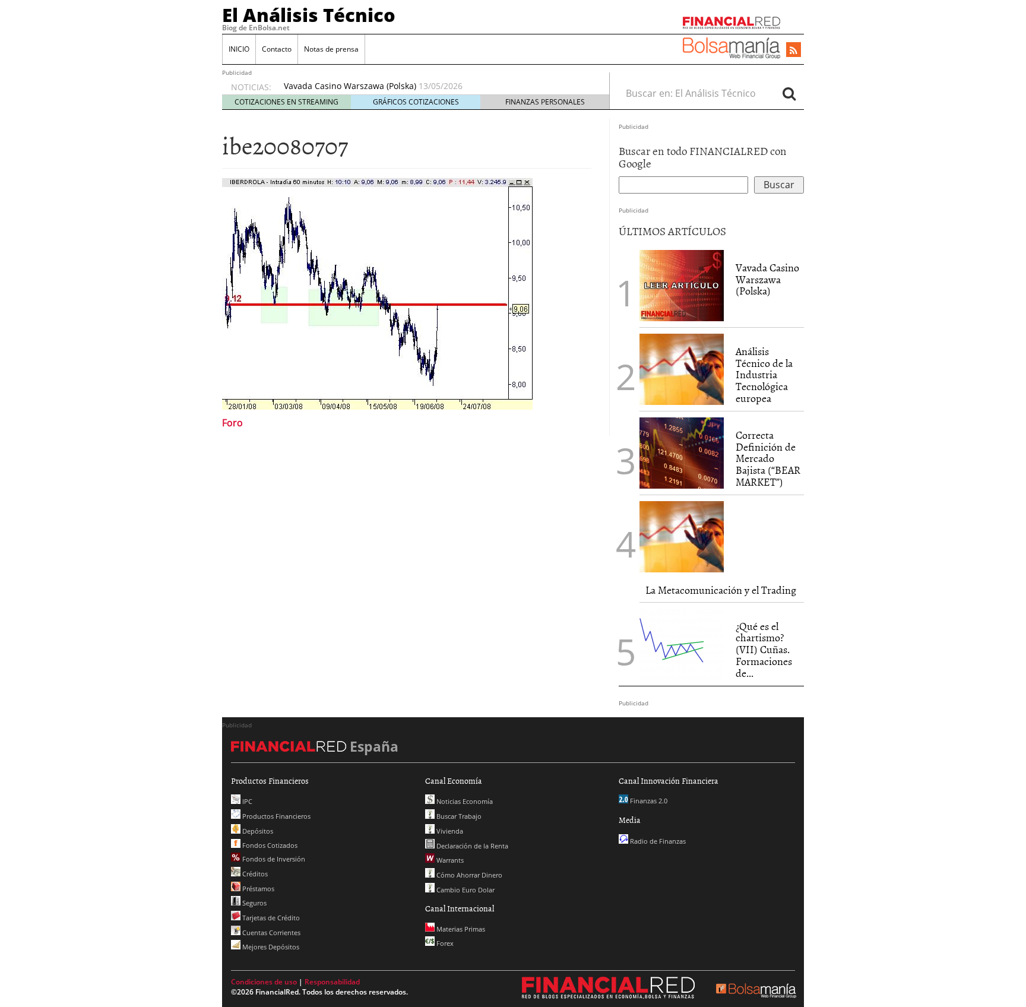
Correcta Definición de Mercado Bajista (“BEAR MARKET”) (768, 458)
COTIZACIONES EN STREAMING (286, 102)
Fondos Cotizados (268, 845)
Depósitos (256, 830)
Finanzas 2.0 (647, 800)
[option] (435, 86)
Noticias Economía (464, 801)
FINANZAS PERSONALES (545, 102)
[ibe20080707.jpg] (377, 292)
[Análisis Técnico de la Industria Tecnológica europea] (681, 369)
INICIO (239, 49)
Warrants (449, 860)
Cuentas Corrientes (270, 932)
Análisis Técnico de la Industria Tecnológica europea (764, 374)
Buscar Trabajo (458, 816)
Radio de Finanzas (657, 841)
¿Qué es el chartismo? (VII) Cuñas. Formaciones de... (764, 649)
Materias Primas (460, 928)
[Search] (789, 93)
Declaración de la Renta (471, 845)
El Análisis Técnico (308, 14)
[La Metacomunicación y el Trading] (681, 536)
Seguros (253, 902)
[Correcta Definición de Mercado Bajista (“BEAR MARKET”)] (681, 453)
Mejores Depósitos (269, 946)
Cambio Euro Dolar (465, 889)
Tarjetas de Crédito (270, 917)
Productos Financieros (275, 816)
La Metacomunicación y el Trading (720, 590)
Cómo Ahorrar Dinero (468, 874)
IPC (246, 801)
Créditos (254, 873)
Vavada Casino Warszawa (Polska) (350, 85)
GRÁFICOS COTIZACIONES (416, 102)
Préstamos (257, 888)
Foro (232, 422)
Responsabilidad (332, 982)
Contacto (277, 49)
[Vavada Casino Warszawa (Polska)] (681, 284)
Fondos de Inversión (272, 858)
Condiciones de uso (264, 982)
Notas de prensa (331, 49)
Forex (444, 943)
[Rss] (793, 50)
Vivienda (449, 830)
